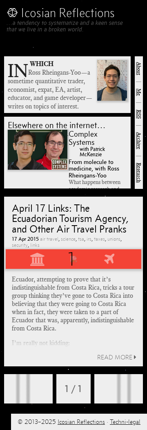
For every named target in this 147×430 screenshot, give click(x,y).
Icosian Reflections (81, 422)
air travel (49, 239)
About (139, 68)
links (35, 245)
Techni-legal (125, 422)
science (68, 239)
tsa (81, 239)
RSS (139, 114)
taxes (99, 239)
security (20, 245)
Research (139, 173)
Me (139, 92)
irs (89, 239)
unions (113, 239)
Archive (139, 140)
